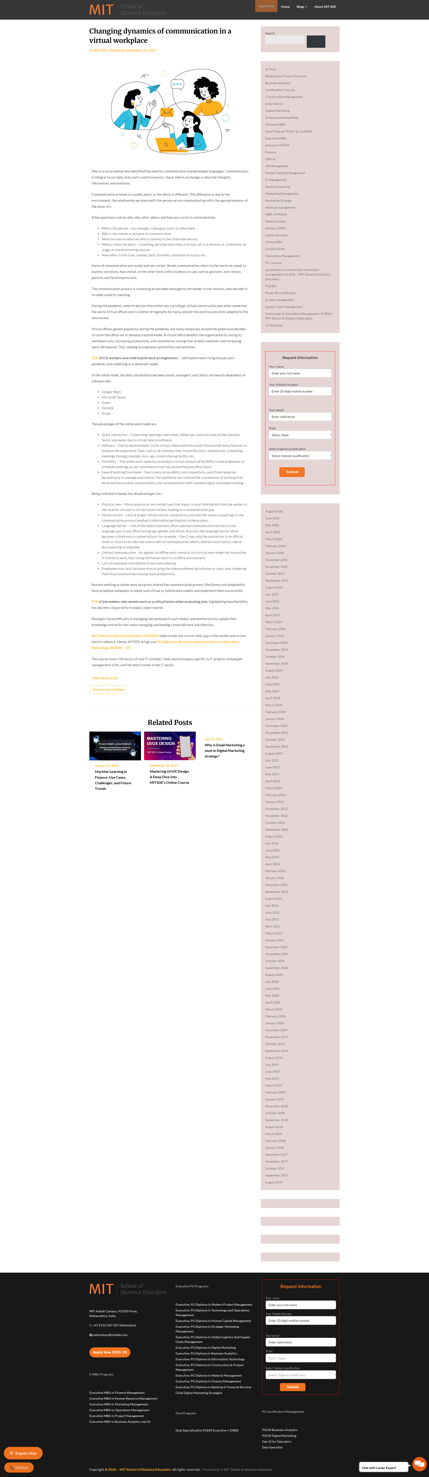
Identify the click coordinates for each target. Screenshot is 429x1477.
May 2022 (272, 857)
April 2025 (272, 615)
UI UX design (274, 325)
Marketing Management (281, 193)
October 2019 (275, 1044)
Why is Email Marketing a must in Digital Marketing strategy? (225, 750)
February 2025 (275, 629)
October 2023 (275, 739)
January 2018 (274, 1147)
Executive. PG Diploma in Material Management (209, 1375)
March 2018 (273, 1134)
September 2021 (276, 892)
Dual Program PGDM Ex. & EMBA (288, 131)
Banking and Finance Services (285, 76)
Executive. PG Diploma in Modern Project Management (214, 1304)
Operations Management (282, 256)
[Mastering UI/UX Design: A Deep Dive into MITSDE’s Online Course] (170, 744)
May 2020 (272, 995)
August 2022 (274, 836)
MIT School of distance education (248, 1469)
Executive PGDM (277, 145)
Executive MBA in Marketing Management (118, 1404)
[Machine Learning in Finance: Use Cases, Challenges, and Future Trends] (115, 744)
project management (279, 300)
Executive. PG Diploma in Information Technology (210, 1359)
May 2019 (272, 1078)
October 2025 (275, 573)
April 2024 (272, 698)
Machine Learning (277, 187)
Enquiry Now (26, 1453)
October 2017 (275, 1168)
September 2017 (276, 1175)
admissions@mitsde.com (110, 1335)
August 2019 (274, 1058)
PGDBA (270, 286)
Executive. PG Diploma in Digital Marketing (206, 1347)
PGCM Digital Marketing (279, 1436)
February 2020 (275, 1016)
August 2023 (274, 753)
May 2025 (272, 608)
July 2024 (272, 677)
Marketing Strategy (278, 200)
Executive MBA (275, 138)
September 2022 (276, 829)
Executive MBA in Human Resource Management (123, 1398)
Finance (270, 152)
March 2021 (273, 933)
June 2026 (272, 518)
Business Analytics (278, 83)
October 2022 (275, 822)
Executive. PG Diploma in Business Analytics (206, 1353)
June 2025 (272, 601)
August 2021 (274, 898)
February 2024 (275, 712)
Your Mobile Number (283, 384)
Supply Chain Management (283, 307)
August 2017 (274, 1182)
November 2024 (276, 649)
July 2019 (272, 1064)
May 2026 (272, 525)
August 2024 (274, 670)
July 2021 (272, 905)
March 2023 (273, 788)
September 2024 (276, 663)
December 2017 (276, 1154)
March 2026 (273, 539)
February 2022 (275, 871)
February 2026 (275, 546)
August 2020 (274, 975)
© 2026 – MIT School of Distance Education (138, 1469)
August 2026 (274, 511)
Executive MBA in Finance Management (117, 1392)
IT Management (276, 180)
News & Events (275, 221)
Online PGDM (275, 249)
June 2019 (272, 1071)
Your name (276, 366)
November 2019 (276, 1037)
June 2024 (272, 684)
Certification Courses (280, 90)
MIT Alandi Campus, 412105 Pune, (113, 1311)
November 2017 (276, 1161)
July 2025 (272, 594)
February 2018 (275, 1141)
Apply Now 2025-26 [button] (110, 1352)
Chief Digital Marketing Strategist (199, 1393)
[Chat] (419, 1464)
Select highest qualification (287, 449)
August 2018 (274, 1127)
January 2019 (274, 1099)
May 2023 (272, 774)
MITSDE (100, 50)
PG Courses (273, 263)
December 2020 (276, 947)
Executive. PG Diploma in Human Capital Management (213, 1321)
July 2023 (272, 760)
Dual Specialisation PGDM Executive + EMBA (207, 1430)
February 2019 (275, 1092)
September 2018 (276, 1120)
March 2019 (273, 1085)
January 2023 (274, 802)
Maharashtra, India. (102, 1316)
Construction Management (284, 97)
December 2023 (276, 726)
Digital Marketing (277, 110)
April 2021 (272, 926)
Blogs (300, 6)
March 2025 (273, 622)
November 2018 (276, 1106)
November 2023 (276, 732)
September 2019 (276, 1051)
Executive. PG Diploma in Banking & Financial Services (213, 1387)
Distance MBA (275, 124)
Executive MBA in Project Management (116, 1416)
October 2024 (275, 656)
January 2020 (274, 1023)
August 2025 (274, 587)
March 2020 (273, 1009)
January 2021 (274, 940)
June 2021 (272, 912)
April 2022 (272, 864)
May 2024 (272, 691)
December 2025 (276, 560)
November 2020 (276, 954)
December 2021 (276, 885)
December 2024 (276, 643)
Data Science (274, 104)
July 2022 (272, 843)
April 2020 (272, 1002)
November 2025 (276, 566)
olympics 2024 (275, 228)
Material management (280, 207)
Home (285, 6)
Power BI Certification (280, 293)
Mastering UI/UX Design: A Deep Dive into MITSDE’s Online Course (169, 776)
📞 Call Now (19, 1467)
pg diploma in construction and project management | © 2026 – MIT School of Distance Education (298, 274)
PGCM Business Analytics (280, 1430)
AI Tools (270, 69)
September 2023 (276, 746)
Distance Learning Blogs (108, 689)
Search (270, 33)
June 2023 (272, 767)
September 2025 (276, 580)
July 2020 (272, 981)
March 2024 (273, 705)
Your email (276, 410)
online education (276, 235)
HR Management (276, 166)
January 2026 (274, 553)
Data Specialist (272, 1447)
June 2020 (272, 988)
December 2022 (276, 809)
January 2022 (274, 878)
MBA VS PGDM (276, 214)
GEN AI (270, 159)
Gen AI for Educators (276, 1441)
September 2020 (276, 968)
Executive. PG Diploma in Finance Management (208, 1381)
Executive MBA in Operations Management (119, 1410)
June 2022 (272, 850)
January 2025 (274, 636)
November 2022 (276, 815)
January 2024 (274, 719)
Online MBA (273, 242)
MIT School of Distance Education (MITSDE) (125, 636)
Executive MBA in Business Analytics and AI (119, 1421)
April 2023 (272, 781)
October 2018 (275, 1113)
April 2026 (272, 532)
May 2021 (272, 919)
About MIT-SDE (325, 6)
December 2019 (276, 1030)
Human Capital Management (285, 173)
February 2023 (275, 795)
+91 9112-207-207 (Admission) (114, 1325)
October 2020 (275, 961)
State (272, 428)
